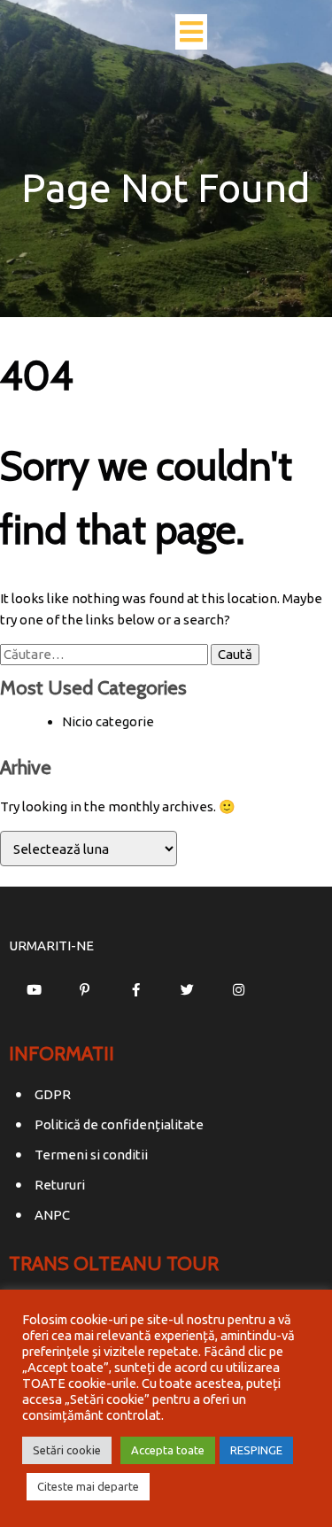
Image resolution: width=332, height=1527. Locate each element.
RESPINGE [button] (256, 1450)
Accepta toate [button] (168, 1450)
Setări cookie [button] (67, 1450)
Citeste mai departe (88, 1486)
